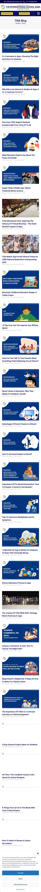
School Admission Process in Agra (16, 583)
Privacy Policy (20, 889)
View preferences (20, 884)
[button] (38, 853)
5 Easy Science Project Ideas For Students (19, 744)
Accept (20, 873)
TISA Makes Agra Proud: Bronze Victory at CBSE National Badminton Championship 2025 (20, 259)
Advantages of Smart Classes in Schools (19, 424)
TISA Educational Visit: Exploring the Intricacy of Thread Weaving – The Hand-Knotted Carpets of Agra (19, 224)
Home (18, 23)
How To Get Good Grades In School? (17, 454)
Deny (20, 879)
